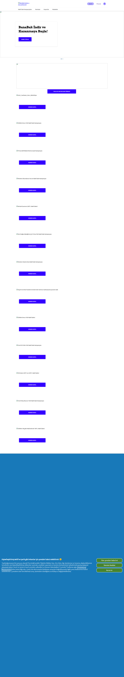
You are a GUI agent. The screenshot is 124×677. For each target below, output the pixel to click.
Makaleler (55, 9)
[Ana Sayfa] (25, 3)
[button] (90, 3)
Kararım (109, 570)
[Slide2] (62, 58)
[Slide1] (61, 58)
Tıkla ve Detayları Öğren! (61, 91)
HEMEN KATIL (32, 107)
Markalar (37, 9)
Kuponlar (46, 9)
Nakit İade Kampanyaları (25, 9)
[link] (62, 107)
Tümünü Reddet (109, 565)
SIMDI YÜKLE (25, 39)
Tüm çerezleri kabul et (109, 560)
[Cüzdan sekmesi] (104, 3)
